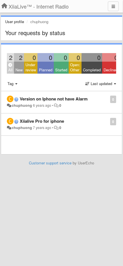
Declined (111, 69)
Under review (30, 67)
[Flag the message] (107, 99)
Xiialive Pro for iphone (42, 121)
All (10, 69)
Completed (92, 69)
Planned (45, 69)
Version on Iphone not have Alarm (54, 99)
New (19, 69)
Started (61, 69)
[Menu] (113, 6)
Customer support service (50, 163)
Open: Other (75, 67)
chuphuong (22, 105)
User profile (14, 21)
